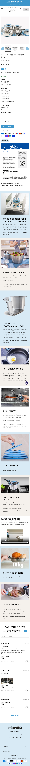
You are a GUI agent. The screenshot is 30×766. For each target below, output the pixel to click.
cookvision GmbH (12, 758)
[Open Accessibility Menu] (26, 383)
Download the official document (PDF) (12, 185)
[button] (1, 9)
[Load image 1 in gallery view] (8, 48)
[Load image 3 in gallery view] (22, 48)
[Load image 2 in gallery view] (15, 48)
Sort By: (19, 639)
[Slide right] (27, 48)
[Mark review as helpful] (27, 661)
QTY (2, 118)
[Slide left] (2, 48)
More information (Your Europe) (10, 183)
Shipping (3, 72)
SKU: (2, 60)
